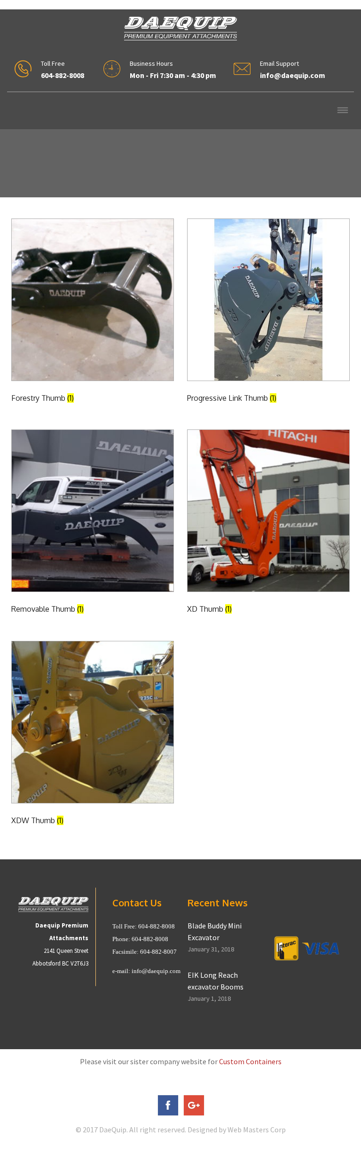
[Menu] (343, 111)
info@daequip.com (156, 970)
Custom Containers (250, 1061)
